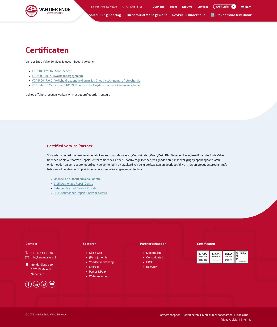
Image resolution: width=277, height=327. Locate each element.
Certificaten (206, 243)
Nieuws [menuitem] (187, 6)
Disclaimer (242, 315)
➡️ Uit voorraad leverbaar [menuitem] (231, 15)
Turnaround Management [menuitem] (146, 15)
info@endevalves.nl (106, 6)
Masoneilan (153, 252)
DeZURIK (151, 266)
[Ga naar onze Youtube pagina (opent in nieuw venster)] (52, 284)
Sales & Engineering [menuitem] (105, 15)
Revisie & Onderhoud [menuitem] (189, 15)
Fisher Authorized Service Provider (75, 188)
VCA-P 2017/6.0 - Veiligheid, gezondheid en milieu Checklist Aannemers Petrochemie (86, 80)
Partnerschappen (153, 243)
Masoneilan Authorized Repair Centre (77, 179)
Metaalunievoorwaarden (217, 315)
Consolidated (154, 257)
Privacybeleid (229, 319)
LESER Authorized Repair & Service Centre (80, 193)
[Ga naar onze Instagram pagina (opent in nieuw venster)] (44, 284)
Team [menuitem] (173, 6)
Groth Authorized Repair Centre (73, 183)
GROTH (151, 262)
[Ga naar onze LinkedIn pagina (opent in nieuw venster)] (36, 284)
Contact (31, 243)
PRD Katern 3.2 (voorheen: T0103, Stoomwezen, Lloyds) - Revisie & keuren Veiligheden (86, 85)
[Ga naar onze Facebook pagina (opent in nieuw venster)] (28, 284)
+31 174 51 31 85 (134, 6)
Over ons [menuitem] (158, 6)
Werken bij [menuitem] (224, 6)
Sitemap (246, 319)
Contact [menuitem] (202, 6)
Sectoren (90, 243)
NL (247, 6)
